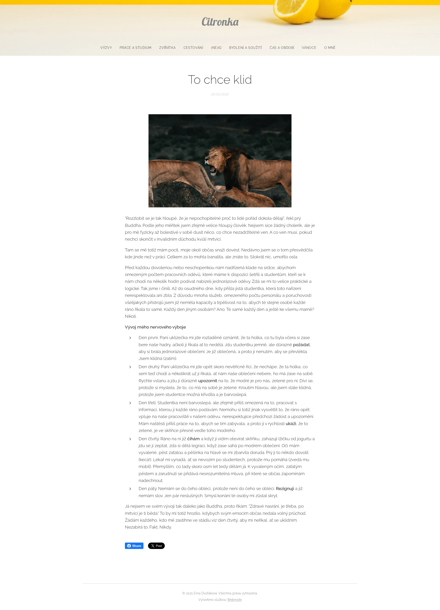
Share (136, 546)
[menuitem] (108, 47)
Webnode (234, 600)
